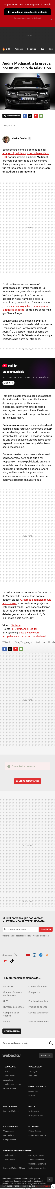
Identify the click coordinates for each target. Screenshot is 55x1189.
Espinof (31, 1095)
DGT (8, 49)
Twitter (30, 116)
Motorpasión (33, 1111)
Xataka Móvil (9, 1076)
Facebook (25, 116)
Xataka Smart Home (12, 1084)
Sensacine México (36, 1159)
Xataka (6, 1071)
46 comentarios (13, 116)
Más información (43, 1186)
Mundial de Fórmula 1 (39, 1021)
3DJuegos (32, 1071)
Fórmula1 (8, 986)
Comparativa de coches (11, 1014)
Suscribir (46, 929)
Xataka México (9, 1155)
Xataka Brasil (9, 1159)
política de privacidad (39, 936)
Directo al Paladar (11, 1111)
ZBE (42, 49)
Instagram (34, 954)
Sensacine (33, 1091)
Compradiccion (9, 1139)
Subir (43, 1055)
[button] (21, 138)
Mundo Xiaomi (9, 1088)
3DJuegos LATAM (36, 1155)
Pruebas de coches (38, 1001)
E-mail (41, 116)
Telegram (40, 954)
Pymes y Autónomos (37, 1135)
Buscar (51, 1043)
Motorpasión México (37, 1168)
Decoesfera (8, 1135)
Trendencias (8, 1131)
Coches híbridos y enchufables (12, 994)
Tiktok (11, 960)
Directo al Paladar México (14, 1168)
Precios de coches (37, 1007)
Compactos (34, 992)
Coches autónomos (38, 1012)
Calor (51, 49)
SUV (5, 1001)
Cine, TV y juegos (24, 642)
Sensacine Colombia (37, 1164)
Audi (38, 642)
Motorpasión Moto (36, 1115)
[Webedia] (11, 1057)
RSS (46, 954)
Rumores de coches (13, 1007)
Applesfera (8, 1080)
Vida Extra (32, 1076)
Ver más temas (12, 1031)
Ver (29, 781)
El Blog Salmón (34, 1131)
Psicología (31, 49)
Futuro (6, 1021)
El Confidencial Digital (24, 628)
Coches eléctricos (37, 986)
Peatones (19, 49)
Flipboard (36, 116)
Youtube (15, 625)
